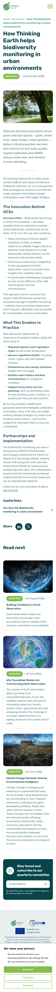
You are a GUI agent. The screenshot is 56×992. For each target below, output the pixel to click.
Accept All (28, 970)
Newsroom (18, 19)
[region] (28, 968)
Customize (28, 978)
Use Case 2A (10, 490)
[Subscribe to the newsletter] (45, 884)
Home (6, 19)
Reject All (28, 985)
